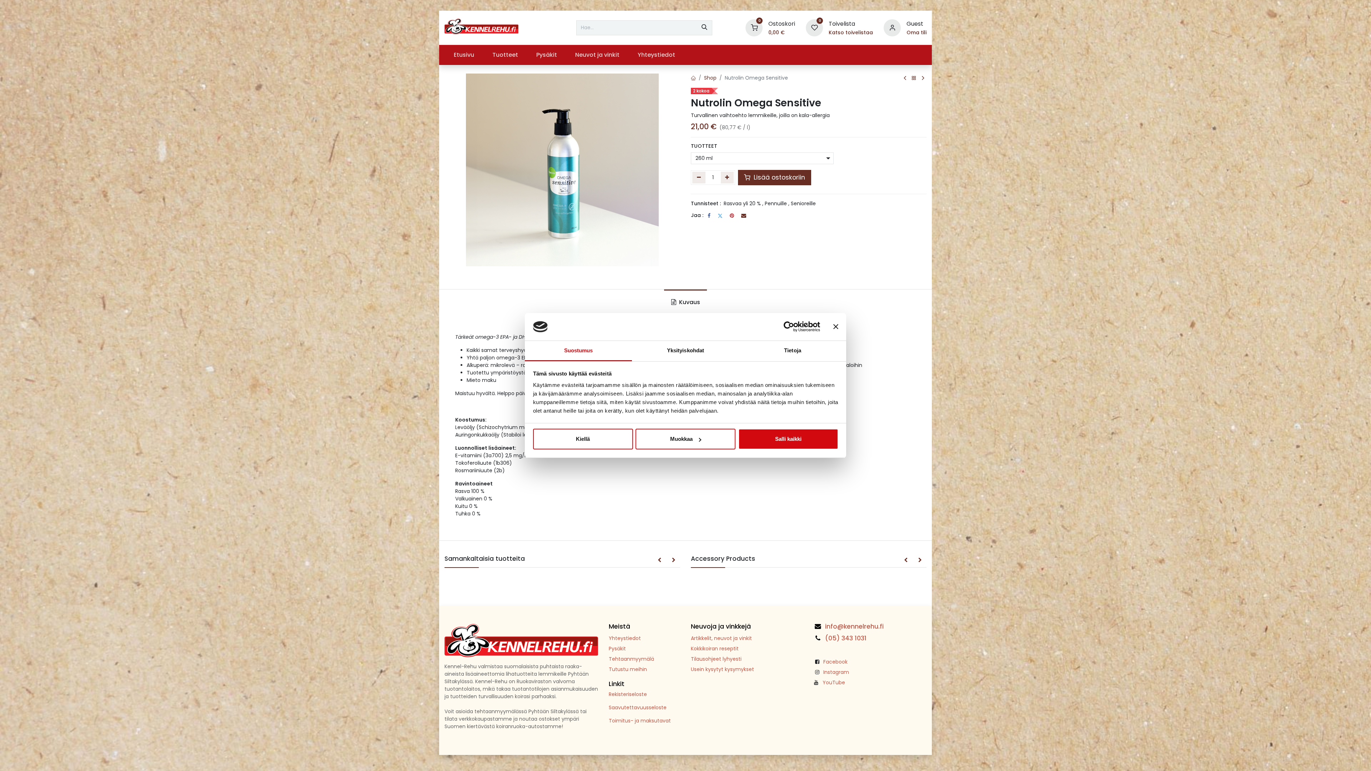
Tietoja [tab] (792, 350)
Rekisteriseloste (628, 694)
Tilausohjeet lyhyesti (716, 658)
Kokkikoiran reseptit (715, 648)
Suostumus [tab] (578, 350)
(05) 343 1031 (846, 638)
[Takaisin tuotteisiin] (914, 78)
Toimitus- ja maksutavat (640, 720)
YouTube (834, 682)
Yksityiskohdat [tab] (685, 350)
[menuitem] (464, 55)
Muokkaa (681, 439)
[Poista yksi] (698, 177)
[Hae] (704, 28)
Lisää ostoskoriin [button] (778, 177)
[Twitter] (720, 215)
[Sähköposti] (743, 215)
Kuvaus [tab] (689, 302)
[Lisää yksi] (727, 177)
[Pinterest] (732, 215)
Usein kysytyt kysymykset (722, 669)
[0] (754, 27)
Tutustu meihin (628, 669)
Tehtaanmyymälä (631, 658)
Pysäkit (617, 648)
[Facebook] (709, 215)
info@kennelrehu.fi (854, 626)
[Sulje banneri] (835, 326)
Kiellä (583, 439)
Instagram (836, 672)
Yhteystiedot (625, 638)
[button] (659, 560)
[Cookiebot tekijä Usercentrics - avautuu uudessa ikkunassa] (789, 327)
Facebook (835, 661)
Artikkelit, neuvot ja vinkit (721, 638)
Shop (710, 77)
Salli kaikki (788, 439)
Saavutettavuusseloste (638, 707)
